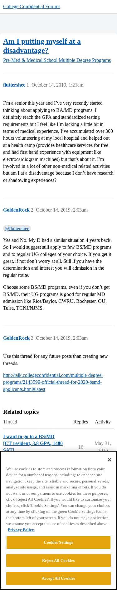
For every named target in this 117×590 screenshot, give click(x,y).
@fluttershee (17, 228)
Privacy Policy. (21, 530)
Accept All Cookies (58, 578)
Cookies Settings (58, 542)
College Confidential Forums (31, 6)
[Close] (109, 460)
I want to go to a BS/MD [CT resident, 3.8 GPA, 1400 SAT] (33, 443)
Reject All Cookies (58, 560)
